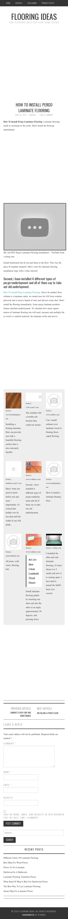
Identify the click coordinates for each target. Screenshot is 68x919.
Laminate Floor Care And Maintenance (20, 714)
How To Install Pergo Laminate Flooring (21, 292)
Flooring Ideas (34, 16)
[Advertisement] (34, 61)
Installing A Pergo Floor (47, 713)
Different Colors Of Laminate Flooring (20, 857)
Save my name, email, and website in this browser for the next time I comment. (33, 816)
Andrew (32, 114)
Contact (19, 3)
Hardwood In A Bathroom (15, 872)
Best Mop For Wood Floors (15, 862)
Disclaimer (32, 3)
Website (8, 797)
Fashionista (28, 914)
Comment (9, 743)
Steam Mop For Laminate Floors (18, 891)
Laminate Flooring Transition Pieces (19, 876)
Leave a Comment (46, 114)
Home (8, 3)
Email (7, 784)
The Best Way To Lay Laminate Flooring (21, 886)
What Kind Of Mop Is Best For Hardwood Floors (25, 881)
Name (7, 772)
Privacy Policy (48, 3)
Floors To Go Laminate (14, 867)
